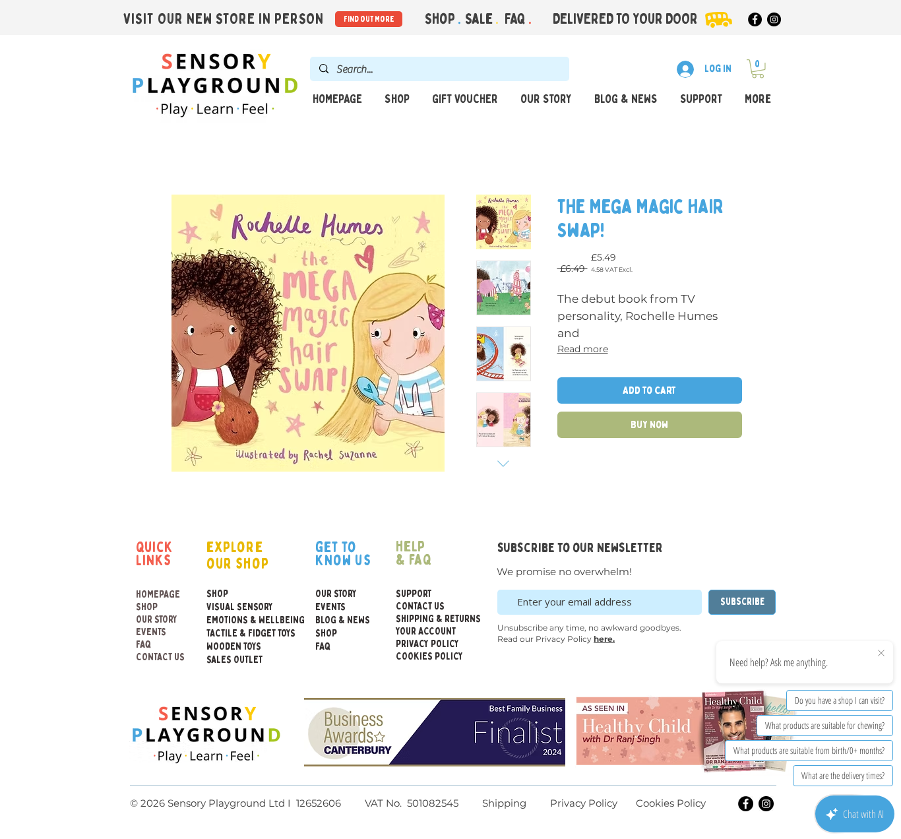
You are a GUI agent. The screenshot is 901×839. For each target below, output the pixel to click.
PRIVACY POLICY (427, 644)
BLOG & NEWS (342, 620)
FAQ (516, 19)
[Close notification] (881, 654)
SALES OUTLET (234, 660)
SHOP (147, 607)
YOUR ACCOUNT (426, 631)
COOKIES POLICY (427, 656)
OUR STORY (156, 619)
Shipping (504, 803)
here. (604, 639)
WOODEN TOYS (233, 646)
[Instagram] (774, 19)
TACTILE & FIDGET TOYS (234, 633)
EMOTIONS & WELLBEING (234, 620)
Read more (582, 349)
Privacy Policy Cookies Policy (626, 803)
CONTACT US (160, 657)
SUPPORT (413, 594)
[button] (758, 68)
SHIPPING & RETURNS (427, 619)
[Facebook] (755, 19)
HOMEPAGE (158, 594)
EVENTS (151, 632)
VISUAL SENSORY (234, 607)
